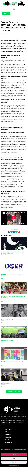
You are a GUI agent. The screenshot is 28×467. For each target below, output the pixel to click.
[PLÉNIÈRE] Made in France (6, 383)
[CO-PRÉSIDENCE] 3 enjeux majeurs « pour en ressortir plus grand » (13, 319)
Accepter (14, 455)
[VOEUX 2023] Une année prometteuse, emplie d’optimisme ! (12, 275)
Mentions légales (16, 465)
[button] (14, 9)
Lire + (2, 257)
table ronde (9, 51)
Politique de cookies (11, 465)
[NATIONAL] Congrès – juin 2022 (7, 340)
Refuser (14, 458)
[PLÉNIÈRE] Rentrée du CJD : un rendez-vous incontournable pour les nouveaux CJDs (13, 297)
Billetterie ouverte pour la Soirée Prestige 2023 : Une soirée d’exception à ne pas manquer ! (12, 252)
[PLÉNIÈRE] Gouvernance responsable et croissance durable (12, 362)
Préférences (14, 462)
